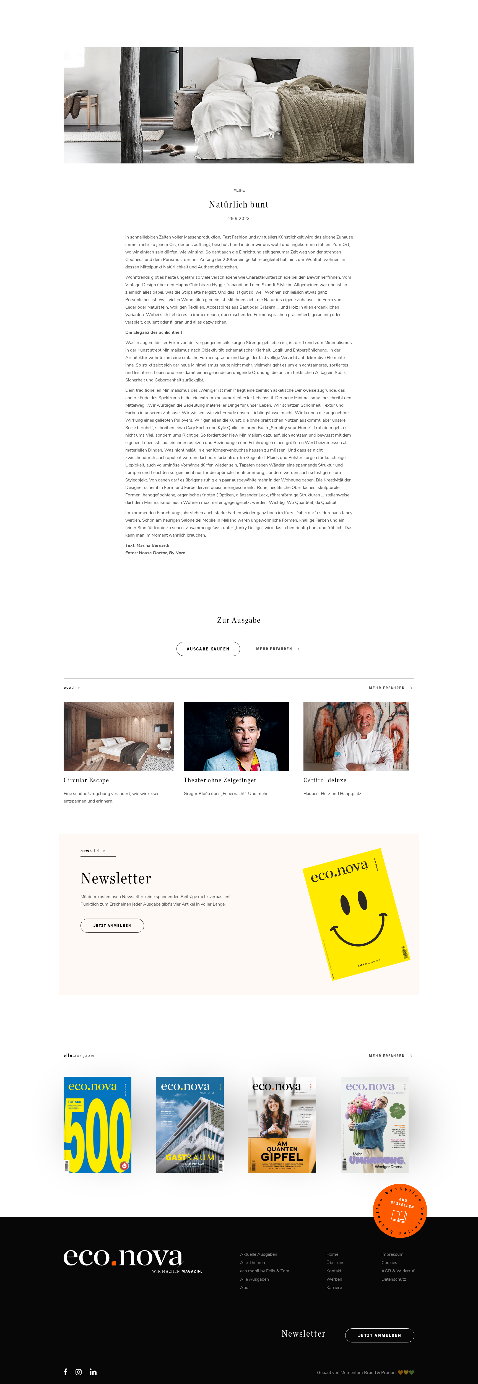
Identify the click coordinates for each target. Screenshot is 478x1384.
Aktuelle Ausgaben (258, 1254)
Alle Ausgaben (254, 1279)
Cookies (389, 1262)
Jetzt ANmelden (112, 925)
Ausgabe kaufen (208, 649)
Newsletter (303, 1334)
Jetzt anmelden (380, 1335)
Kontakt (333, 1270)
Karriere (334, 1287)
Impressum (392, 1254)
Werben (334, 1279)
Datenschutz (393, 1279)
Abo (244, 1287)
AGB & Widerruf (397, 1270)
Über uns (335, 1262)
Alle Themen (252, 1262)
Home (332, 1254)
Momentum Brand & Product (369, 1372)
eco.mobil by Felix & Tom (264, 1270)
